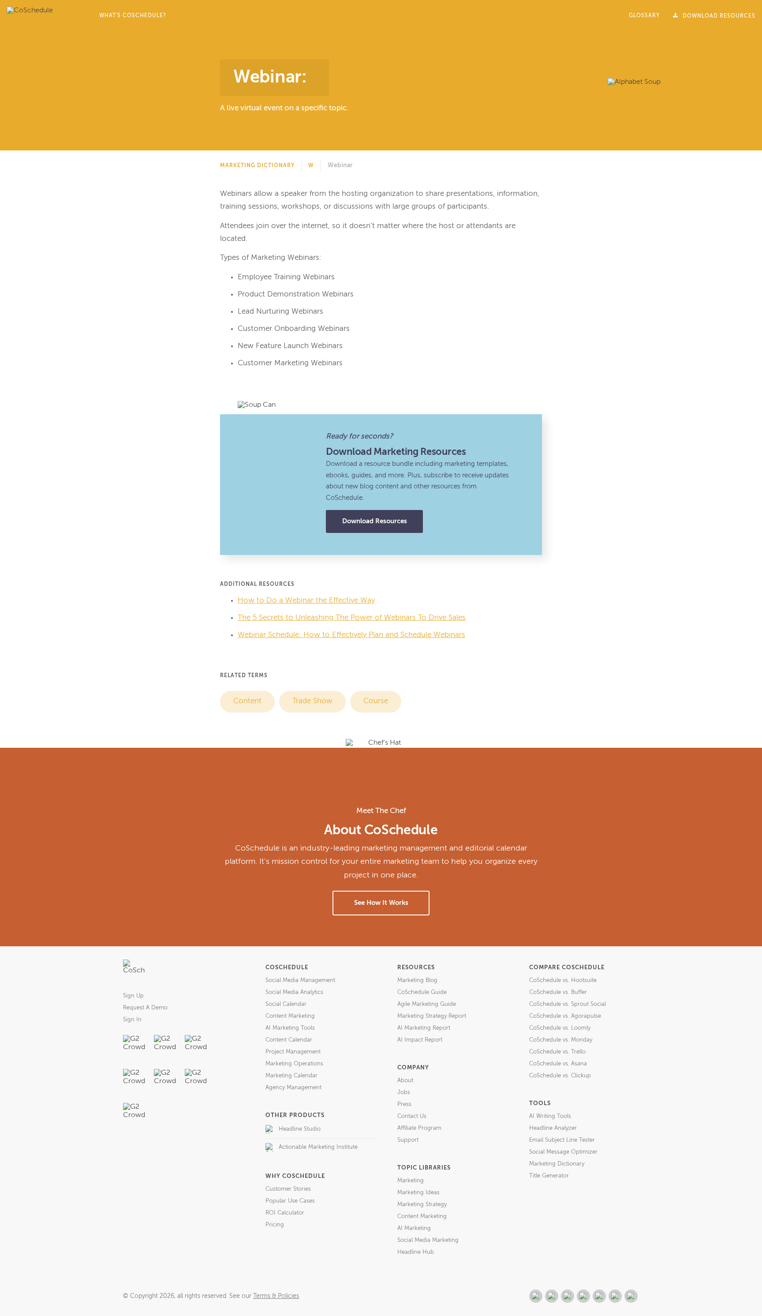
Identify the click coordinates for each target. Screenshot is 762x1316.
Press (404, 1104)
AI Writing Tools (550, 1116)
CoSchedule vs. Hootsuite (563, 980)
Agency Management (293, 1088)
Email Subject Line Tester (562, 1140)
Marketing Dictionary (257, 166)
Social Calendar (285, 1004)
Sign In (132, 1020)
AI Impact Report (419, 1040)
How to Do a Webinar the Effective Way (306, 600)
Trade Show (312, 701)
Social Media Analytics (294, 992)
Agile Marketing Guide (426, 1004)
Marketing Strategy (422, 1204)
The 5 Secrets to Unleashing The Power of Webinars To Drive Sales (352, 618)
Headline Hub (415, 1252)
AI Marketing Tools (290, 1028)
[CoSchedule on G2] (535, 1296)
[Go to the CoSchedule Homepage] (134, 971)
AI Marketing (414, 1228)
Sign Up (133, 996)
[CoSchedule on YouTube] (631, 1296)
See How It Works (381, 903)
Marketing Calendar (291, 1076)
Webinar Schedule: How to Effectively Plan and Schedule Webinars (351, 635)
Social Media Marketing (428, 1240)
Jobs (403, 1092)
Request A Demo (145, 1008)
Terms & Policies (276, 1296)
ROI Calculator (284, 1213)
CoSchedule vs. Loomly (559, 1028)
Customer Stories (288, 1189)
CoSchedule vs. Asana (558, 1064)
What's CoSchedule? (132, 16)
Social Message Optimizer (563, 1152)
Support (407, 1140)
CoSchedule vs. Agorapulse (565, 1016)
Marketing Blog (417, 980)
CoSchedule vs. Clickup (560, 1076)
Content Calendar (288, 1040)
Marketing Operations (294, 1064)
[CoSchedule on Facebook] (551, 1296)
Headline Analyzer (553, 1128)
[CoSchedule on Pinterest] (599, 1296)
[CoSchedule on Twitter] (567, 1296)
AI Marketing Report (423, 1028)
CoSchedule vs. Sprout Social (567, 1004)
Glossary (644, 16)
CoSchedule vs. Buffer (558, 992)
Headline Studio (300, 1129)
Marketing (410, 1181)
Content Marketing (290, 1016)
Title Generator (549, 1176)
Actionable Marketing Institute (318, 1147)
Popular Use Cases (290, 1201)
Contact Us (411, 1116)
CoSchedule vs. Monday (560, 1040)
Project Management (293, 1052)
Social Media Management (300, 980)
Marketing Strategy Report (431, 1016)
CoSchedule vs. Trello (557, 1052)
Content (247, 701)
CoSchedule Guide (422, 992)
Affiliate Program (419, 1128)
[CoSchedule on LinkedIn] (583, 1296)
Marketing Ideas (418, 1193)
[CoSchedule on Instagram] (615, 1296)
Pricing (274, 1225)
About (405, 1081)
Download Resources (374, 521)
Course (375, 701)
